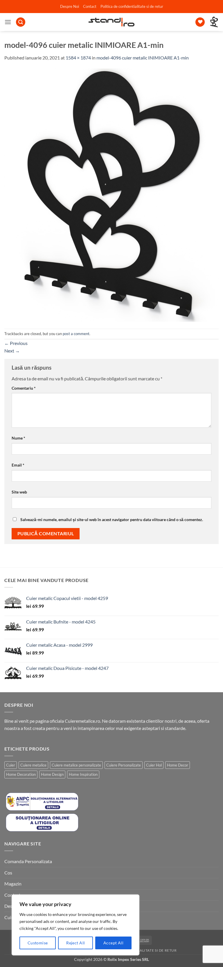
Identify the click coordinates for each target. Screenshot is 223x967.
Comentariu (24, 388)
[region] (75, 924)
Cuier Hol (154, 765)
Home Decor (177, 765)
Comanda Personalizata (28, 861)
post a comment (76, 333)
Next (12, 350)
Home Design (52, 774)
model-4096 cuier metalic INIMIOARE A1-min (142, 57)
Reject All (75, 942)
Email (18, 464)
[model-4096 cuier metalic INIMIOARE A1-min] (111, 194)
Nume (18, 437)
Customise (38, 942)
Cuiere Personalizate (123, 765)
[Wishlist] (200, 22)
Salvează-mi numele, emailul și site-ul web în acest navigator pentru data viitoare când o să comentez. (111, 519)
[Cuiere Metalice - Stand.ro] (112, 22)
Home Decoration (21, 774)
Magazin (12, 883)
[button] (7, 22)
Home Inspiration (83, 774)
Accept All (113, 942)
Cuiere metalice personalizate (76, 765)
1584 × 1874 (78, 57)
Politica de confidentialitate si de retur (131, 6)
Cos (8, 872)
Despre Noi (69, 6)
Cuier (10, 765)
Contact (89, 6)
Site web (19, 491)
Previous (16, 343)
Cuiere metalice (33, 765)
